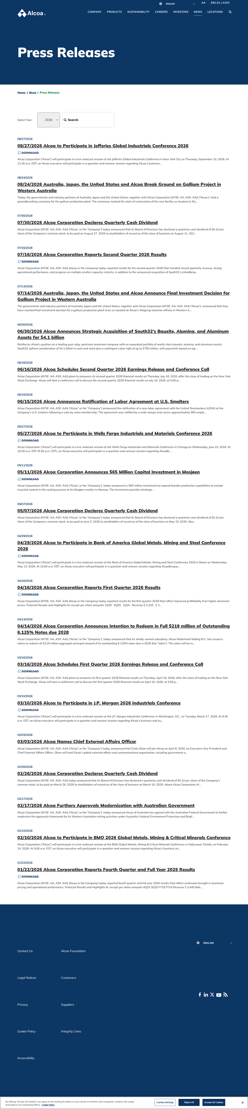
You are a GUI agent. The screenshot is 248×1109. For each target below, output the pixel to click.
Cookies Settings (165, 1102)
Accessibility (26, 1058)
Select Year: (24, 120)
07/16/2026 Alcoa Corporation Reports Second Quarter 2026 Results (92, 254)
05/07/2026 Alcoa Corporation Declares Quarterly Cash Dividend (87, 510)
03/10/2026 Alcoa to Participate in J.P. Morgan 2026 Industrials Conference (99, 703)
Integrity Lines (71, 1031)
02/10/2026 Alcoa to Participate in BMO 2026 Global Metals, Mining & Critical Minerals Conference (123, 837)
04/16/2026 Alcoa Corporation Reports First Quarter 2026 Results (88, 587)
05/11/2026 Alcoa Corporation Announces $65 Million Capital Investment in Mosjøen (108, 472)
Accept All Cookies (213, 1102)
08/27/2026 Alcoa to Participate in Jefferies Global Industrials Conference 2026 (102, 145)
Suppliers (67, 1005)
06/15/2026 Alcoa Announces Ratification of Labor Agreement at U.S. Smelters (103, 401)
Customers (68, 978)
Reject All (189, 1102)
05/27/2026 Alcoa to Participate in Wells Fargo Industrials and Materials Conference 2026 (114, 433)
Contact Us (25, 951)
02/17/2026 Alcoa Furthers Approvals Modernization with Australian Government (106, 805)
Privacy (22, 1005)
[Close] (242, 1102)
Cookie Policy (26, 1031)
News (32, 92)
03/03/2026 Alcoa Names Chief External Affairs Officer (76, 741)
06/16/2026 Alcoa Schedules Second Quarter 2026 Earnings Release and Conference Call (113, 369)
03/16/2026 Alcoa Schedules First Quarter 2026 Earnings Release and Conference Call (110, 664)
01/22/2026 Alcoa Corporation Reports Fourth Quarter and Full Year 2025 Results (106, 869)
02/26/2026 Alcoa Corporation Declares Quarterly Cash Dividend (87, 773)
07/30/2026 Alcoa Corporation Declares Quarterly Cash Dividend (87, 222)
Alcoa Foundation (73, 951)
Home (21, 92)
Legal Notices (26, 978)
